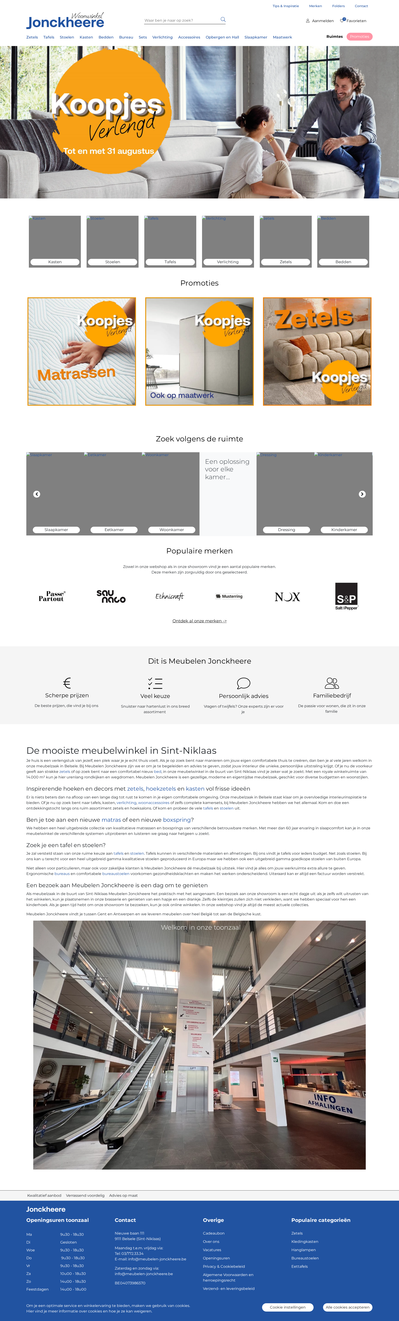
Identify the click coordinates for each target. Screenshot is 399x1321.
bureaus (62, 874)
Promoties (359, 36)
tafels (208, 808)
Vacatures (212, 1250)
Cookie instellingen (288, 1307)
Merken (316, 6)
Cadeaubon (214, 1233)
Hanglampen (303, 1250)
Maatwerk (282, 37)
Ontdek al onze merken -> (199, 621)
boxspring (177, 819)
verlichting (126, 803)
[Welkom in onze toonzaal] (199, 1045)
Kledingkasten (304, 1241)
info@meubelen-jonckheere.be (157, 1259)
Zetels (297, 1233)
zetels (65, 771)
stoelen (227, 808)
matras (111, 819)
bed (157, 771)
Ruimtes (334, 36)
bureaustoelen (116, 874)
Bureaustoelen (305, 1258)
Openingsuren (216, 1258)
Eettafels (299, 1266)
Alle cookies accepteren (348, 1307)
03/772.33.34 (132, 1253)
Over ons (211, 1241)
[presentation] (37, 494)
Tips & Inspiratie (286, 6)
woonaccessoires (153, 803)
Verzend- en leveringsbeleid (229, 1288)
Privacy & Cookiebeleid (224, 1266)
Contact (361, 6)
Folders (339, 6)
